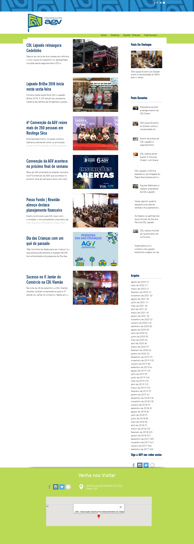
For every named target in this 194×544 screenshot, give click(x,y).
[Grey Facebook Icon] (133, 465)
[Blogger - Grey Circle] (164, 3)
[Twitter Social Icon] (160, 3)
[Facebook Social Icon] (154, 3)
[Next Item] (157, 59)
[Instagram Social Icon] (157, 3)
